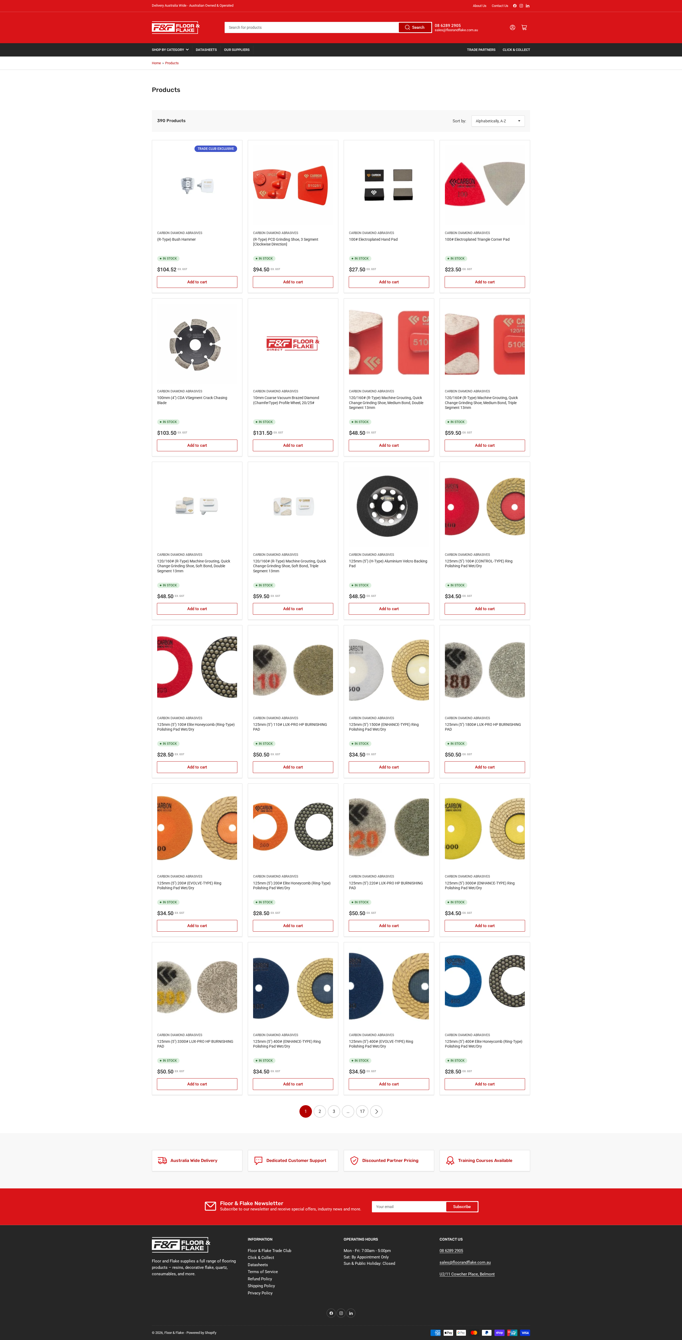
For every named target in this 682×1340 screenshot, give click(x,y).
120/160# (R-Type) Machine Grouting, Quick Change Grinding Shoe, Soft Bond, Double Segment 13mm (193, 566)
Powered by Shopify (201, 1333)
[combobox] (328, 27)
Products (172, 63)
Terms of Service (263, 1271)
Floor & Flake (174, 1333)
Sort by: (459, 121)
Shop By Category (168, 50)
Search (418, 27)
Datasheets (206, 50)
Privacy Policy (260, 1293)
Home (156, 63)
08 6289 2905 (451, 1250)
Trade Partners (481, 50)
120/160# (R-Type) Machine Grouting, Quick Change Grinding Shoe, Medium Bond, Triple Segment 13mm (481, 402)
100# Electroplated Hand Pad (373, 239)
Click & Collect (516, 50)
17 (362, 1111)
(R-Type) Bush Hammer (176, 239)
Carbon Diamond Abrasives (179, 233)
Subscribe (462, 1206)
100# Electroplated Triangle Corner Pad (477, 239)
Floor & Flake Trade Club (269, 1250)
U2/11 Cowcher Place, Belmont (467, 1274)
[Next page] (376, 1111)
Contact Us (500, 6)
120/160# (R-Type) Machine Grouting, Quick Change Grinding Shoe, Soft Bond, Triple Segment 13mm (289, 566)
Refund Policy (260, 1279)
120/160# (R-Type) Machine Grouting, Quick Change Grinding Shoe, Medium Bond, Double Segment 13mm (386, 402)
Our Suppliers (237, 50)
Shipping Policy (261, 1285)
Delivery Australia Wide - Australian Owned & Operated (192, 5)
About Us (479, 6)
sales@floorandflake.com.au (465, 1262)
